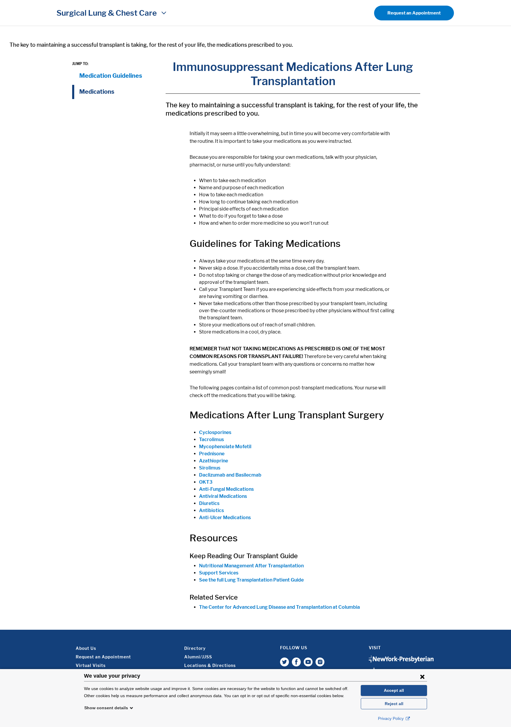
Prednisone (211, 453)
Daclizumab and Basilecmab (230, 475)
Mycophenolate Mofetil (225, 446)
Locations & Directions (210, 665)
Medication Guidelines (110, 75)
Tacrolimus (211, 439)
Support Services (218, 573)
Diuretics (209, 503)
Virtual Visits (91, 665)
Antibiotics (211, 510)
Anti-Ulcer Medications (225, 517)
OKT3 (206, 482)
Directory (195, 648)
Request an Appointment (414, 13)
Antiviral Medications (223, 496)
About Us (86, 648)
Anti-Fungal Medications (226, 489)
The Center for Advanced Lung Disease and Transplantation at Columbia (279, 607)
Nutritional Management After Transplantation (251, 566)
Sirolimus (209, 468)
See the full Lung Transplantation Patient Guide (251, 580)
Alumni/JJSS (198, 656)
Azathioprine (213, 461)
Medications (96, 91)
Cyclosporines (215, 432)
